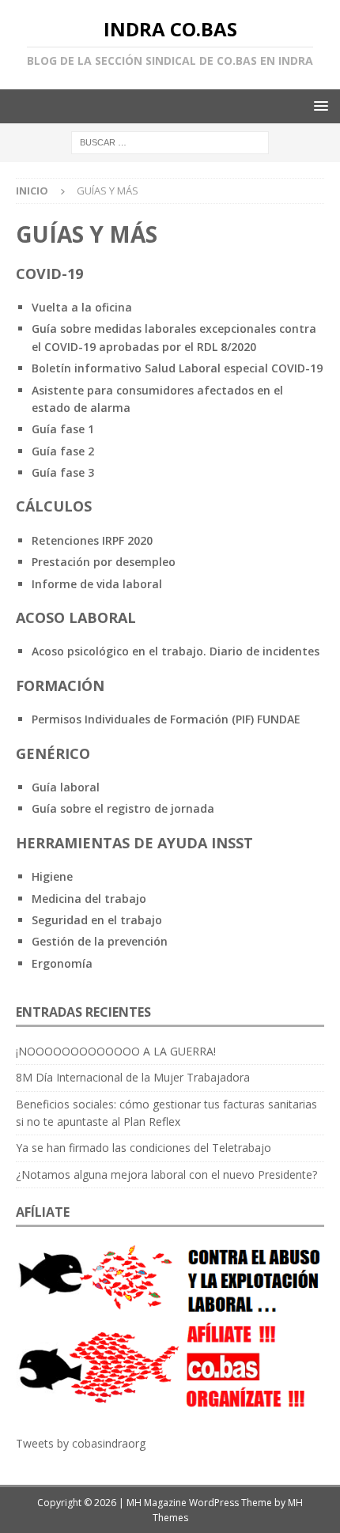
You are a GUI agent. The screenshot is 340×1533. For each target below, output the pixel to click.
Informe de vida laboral (97, 583)
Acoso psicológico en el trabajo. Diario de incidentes (175, 651)
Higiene (52, 876)
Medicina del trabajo (89, 898)
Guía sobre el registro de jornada (123, 808)
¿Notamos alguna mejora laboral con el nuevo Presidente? (166, 1174)
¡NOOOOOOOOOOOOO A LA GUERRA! (116, 1051)
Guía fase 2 (63, 451)
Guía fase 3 (63, 472)
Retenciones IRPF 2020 (92, 540)
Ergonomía (62, 963)
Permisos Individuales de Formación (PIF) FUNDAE (166, 719)
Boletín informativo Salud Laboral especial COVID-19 (177, 368)
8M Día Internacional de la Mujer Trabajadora (133, 1077)
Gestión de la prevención (100, 941)
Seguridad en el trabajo (97, 919)
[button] (318, 105)
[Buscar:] (170, 141)
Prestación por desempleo (104, 561)
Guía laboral (66, 787)
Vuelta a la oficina (82, 307)
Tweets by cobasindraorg (80, 1443)
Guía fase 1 (63, 428)
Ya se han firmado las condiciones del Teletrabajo (143, 1147)
